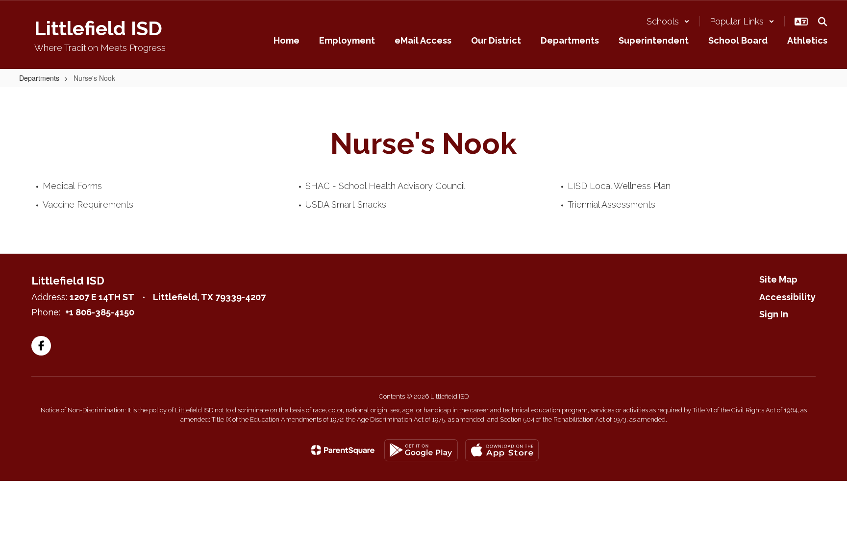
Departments (39, 78)
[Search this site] (822, 21)
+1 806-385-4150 (99, 312)
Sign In (773, 314)
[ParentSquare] (343, 450)
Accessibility (787, 297)
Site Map (778, 279)
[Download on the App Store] (502, 450)
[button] (668, 21)
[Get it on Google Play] (421, 450)
